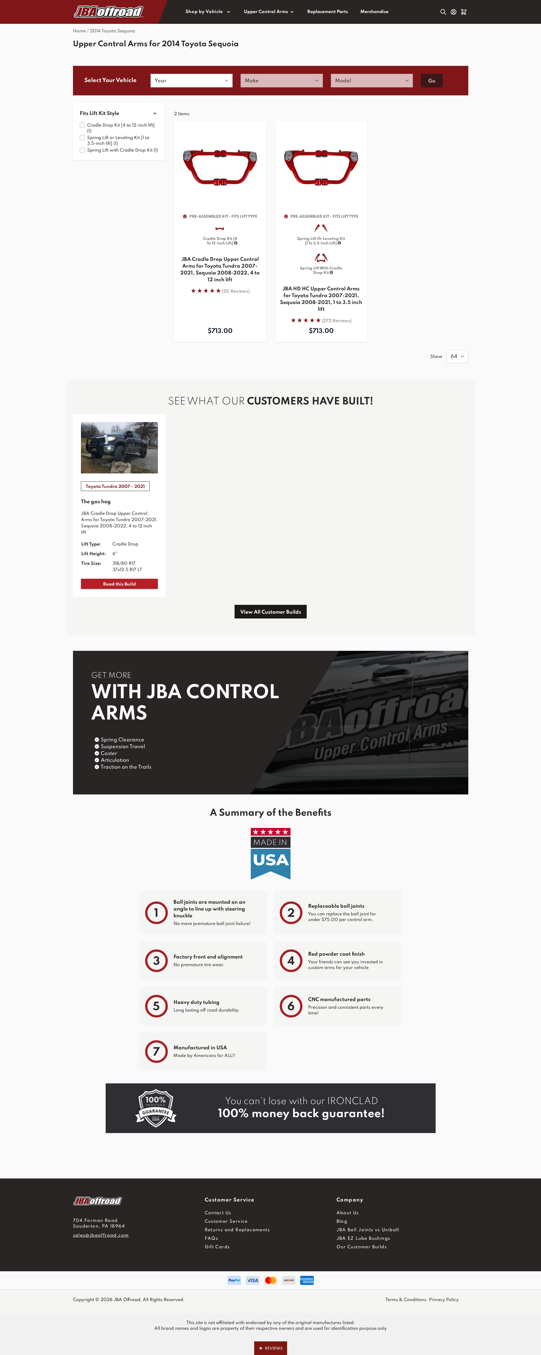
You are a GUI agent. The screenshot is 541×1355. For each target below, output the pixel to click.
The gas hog (96, 501)
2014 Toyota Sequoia (112, 31)
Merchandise (374, 12)
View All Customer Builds (270, 612)
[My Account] (453, 11)
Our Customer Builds (362, 1247)
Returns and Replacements (237, 1230)
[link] (220, 290)
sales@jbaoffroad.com (101, 1235)
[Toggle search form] (443, 11)
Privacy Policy (444, 1300)
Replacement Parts (327, 12)
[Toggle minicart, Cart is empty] (463, 11)
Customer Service (226, 1221)
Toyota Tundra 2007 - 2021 (115, 486)
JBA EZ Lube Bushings (363, 1238)
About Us (348, 1213)
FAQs (211, 1238)
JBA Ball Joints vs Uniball (368, 1230)
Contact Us (218, 1213)
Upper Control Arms (266, 12)
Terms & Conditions (405, 1300)
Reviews (271, 1348)
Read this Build (119, 584)
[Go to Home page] (109, 12)
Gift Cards (217, 1247)
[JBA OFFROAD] (139, 1201)
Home (79, 31)
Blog (342, 1221)
